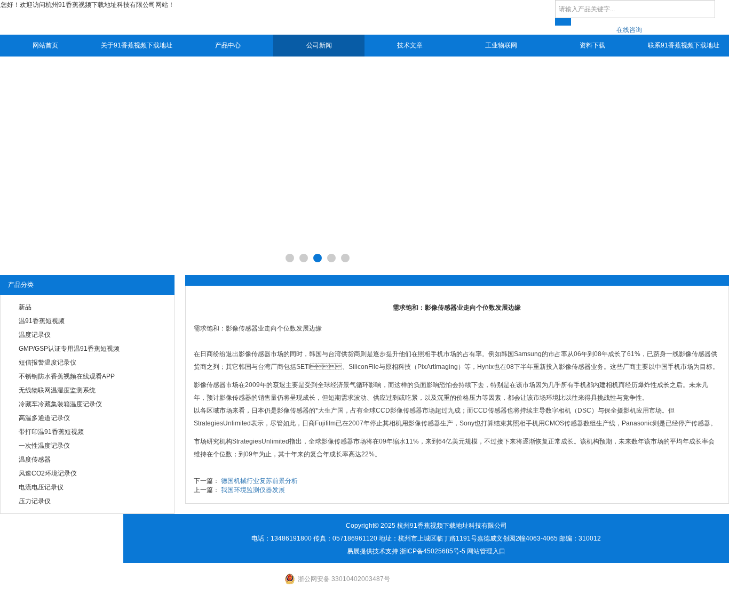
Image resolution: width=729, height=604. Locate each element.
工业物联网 (501, 45)
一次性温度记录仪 (44, 445)
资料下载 (592, 45)
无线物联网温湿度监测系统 (57, 390)
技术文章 (410, 45)
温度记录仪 (35, 335)
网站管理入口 (486, 551)
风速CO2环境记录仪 (48, 473)
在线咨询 (629, 30)
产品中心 (228, 45)
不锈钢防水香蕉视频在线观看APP (67, 376)
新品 (25, 307)
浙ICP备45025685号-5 (432, 551)
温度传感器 (35, 459)
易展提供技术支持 (372, 551)
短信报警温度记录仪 (47, 362)
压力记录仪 (35, 501)
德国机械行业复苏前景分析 (259, 481)
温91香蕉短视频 (42, 321)
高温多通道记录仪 (44, 418)
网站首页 (45, 45)
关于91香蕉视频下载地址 (136, 45)
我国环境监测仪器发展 (253, 490)
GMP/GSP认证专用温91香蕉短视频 (69, 348)
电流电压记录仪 (41, 487)
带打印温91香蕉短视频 (51, 432)
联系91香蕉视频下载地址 (683, 45)
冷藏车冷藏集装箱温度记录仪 (60, 404)
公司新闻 (319, 45)
